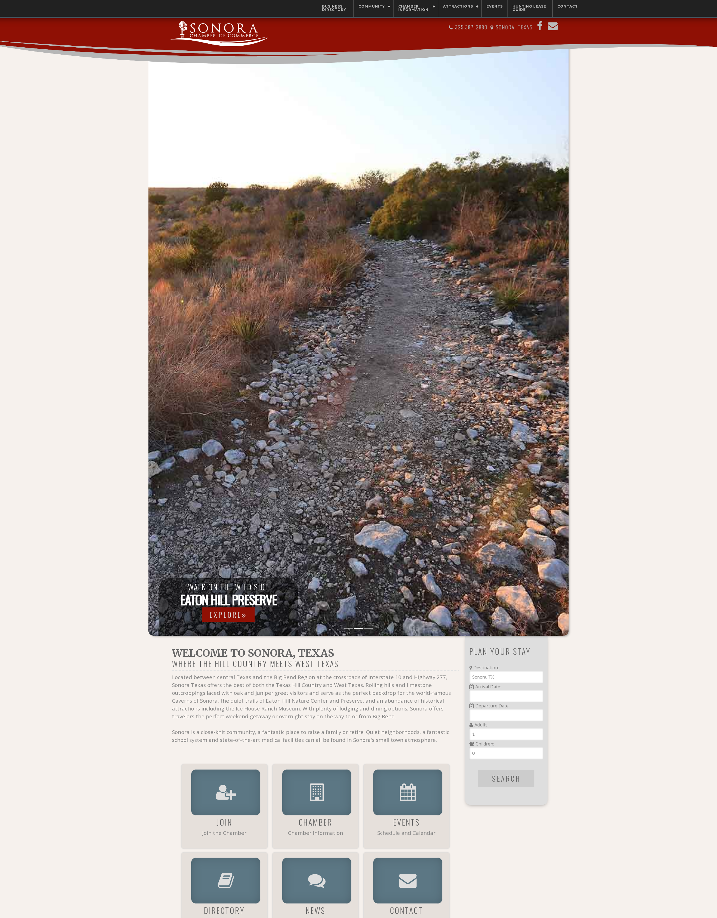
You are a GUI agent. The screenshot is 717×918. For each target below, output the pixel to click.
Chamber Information (413, 8)
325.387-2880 (471, 27)
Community (371, 6)
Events (494, 6)
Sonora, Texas (514, 27)
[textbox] (506, 677)
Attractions (458, 6)
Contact (567, 6)
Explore (247, 614)
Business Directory (334, 8)
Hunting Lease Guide (529, 8)
